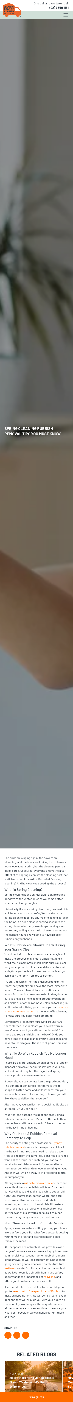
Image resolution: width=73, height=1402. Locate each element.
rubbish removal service (39, 1183)
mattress (10, 1268)
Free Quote (36, 1397)
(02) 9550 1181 (59, 8)
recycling (49, 1276)
